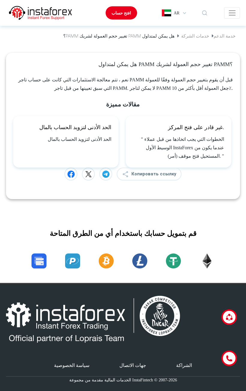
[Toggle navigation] (232, 13)
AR (176, 13)
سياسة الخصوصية (71, 365)
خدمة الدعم (225, 36)
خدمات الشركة (195, 36)
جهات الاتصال (132, 365)
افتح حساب (121, 13)
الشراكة (184, 365)
